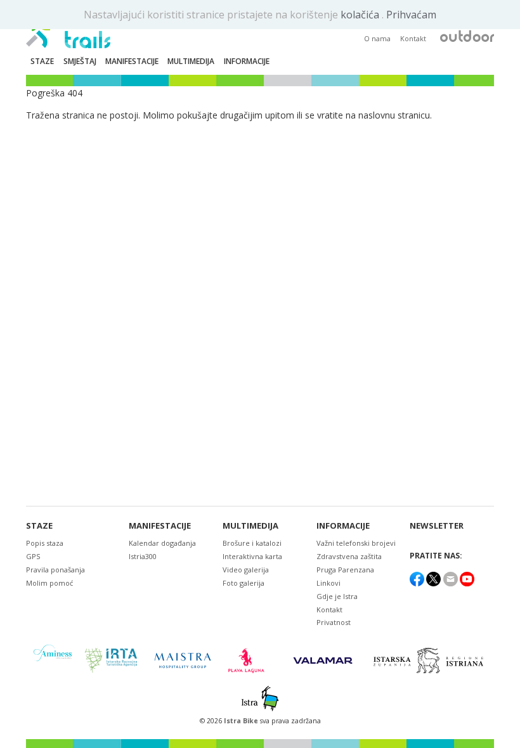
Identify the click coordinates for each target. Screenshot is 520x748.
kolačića (361, 15)
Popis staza (44, 543)
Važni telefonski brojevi (356, 543)
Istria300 (143, 556)
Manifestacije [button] (132, 61)
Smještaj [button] (79, 61)
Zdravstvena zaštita (349, 556)
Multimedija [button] (190, 61)
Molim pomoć (49, 583)
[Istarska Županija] (430, 660)
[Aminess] (53, 660)
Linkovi (328, 583)
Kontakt (413, 38)
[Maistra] (183, 660)
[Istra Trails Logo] (68, 29)
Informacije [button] (247, 61)
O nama (377, 38)
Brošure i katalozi (252, 543)
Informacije (343, 526)
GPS (33, 556)
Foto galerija (243, 583)
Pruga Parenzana (345, 569)
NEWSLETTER (437, 526)
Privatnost (333, 622)
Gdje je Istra (337, 596)
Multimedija (250, 526)
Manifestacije (160, 526)
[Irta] (110, 660)
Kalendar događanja (162, 543)
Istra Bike (242, 720)
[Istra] (260, 698)
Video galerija (246, 569)
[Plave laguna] (250, 660)
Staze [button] (42, 61)
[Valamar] (323, 660)
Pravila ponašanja (55, 569)
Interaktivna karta (252, 556)
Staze (39, 526)
